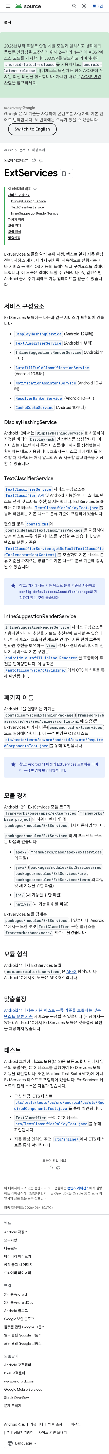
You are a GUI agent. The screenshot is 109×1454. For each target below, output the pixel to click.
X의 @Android (15, 1294)
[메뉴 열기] (8, 6)
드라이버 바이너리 (17, 1273)
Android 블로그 (16, 1310)
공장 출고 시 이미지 (18, 1264)
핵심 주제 (38, 150)
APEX (71, 971)
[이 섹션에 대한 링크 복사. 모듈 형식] (33, 955)
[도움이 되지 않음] (41, 160)
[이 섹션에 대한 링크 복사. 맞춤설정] (31, 1000)
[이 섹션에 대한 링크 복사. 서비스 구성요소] (50, 307)
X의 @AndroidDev (18, 1302)
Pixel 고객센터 (14, 1373)
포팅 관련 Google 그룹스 (23, 1343)
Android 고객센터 (17, 1365)
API (24, 495)
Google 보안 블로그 (19, 1319)
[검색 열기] (74, 6)
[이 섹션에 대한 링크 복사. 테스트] (26, 1051)
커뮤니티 (36, 1424)
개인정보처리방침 (20, 1432)
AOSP (8, 150)
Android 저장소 (16, 1232)
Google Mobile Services (23, 1389)
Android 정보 (14, 1424)
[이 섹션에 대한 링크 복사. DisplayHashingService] (62, 423)
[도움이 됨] (34, 160)
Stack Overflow (16, 1397)
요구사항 (10, 1240)
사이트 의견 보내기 (53, 1432)
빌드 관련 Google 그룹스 (23, 1335)
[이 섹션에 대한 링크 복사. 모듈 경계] (33, 796)
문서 (7, 22)
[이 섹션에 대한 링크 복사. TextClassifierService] (58, 479)
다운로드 (10, 1248)
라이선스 (74, 1424)
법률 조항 (55, 1424)
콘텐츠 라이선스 (78, 1188)
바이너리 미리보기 (17, 1256)
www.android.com (19, 1381)
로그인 (98, 6)
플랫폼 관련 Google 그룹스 (24, 1327)
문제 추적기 (12, 1405)
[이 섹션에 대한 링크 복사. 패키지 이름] (38, 698)
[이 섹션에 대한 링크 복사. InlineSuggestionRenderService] (81, 617)
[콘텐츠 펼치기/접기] (35, 189)
